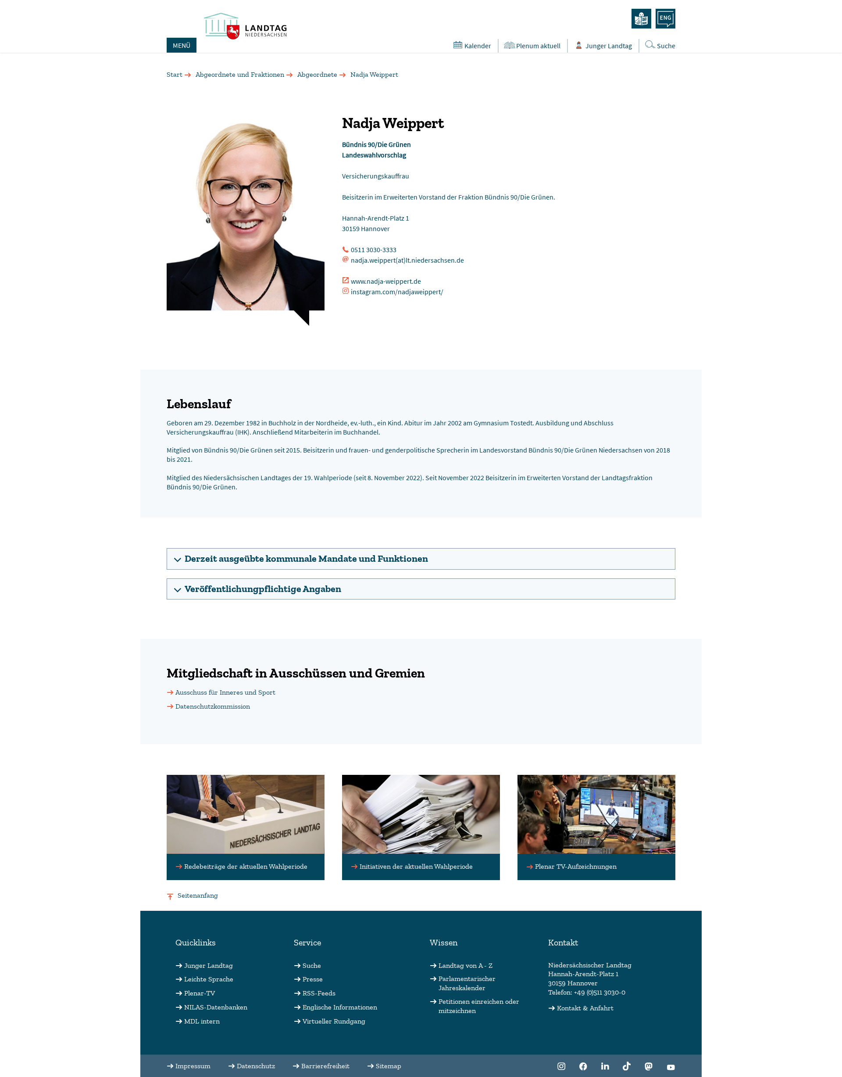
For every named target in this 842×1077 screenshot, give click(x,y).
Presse (313, 979)
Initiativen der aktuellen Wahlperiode (416, 866)
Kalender (477, 45)
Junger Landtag (608, 45)
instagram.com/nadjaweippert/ (397, 291)
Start (174, 74)
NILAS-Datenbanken (215, 1007)
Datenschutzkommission (212, 706)
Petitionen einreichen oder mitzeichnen (479, 1006)
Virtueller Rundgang (334, 1021)
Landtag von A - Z (465, 965)
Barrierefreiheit (325, 1066)
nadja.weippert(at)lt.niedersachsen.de (407, 260)
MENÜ (181, 45)
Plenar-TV (199, 993)
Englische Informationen (340, 1007)
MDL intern (202, 1021)
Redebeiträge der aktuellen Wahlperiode (245, 866)
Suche (666, 45)
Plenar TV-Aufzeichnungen (576, 866)
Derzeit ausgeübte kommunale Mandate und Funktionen (306, 558)
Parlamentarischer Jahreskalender (467, 983)
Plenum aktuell (538, 45)
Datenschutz (256, 1066)
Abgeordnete (317, 74)
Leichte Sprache (208, 979)
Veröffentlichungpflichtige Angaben (263, 589)
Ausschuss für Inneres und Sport (225, 692)
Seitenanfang (198, 895)
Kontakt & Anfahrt (585, 1008)
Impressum (192, 1066)
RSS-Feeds (319, 993)
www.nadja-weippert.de (386, 281)
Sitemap (388, 1066)
